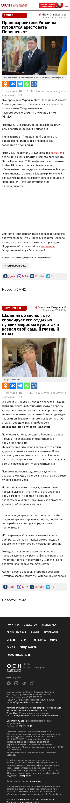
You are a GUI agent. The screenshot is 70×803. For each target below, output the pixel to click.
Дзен (11, 276)
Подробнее (25, 775)
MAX (25, 276)
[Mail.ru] (34, 84)
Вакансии (36, 702)
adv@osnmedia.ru (15, 723)
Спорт (25, 640)
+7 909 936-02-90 (50, 715)
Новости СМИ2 (14, 289)
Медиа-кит (35, 781)
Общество (30, 624)
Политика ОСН (47, 799)
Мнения (11, 640)
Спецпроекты (28, 647)
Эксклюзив (51, 632)
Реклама (12, 195)
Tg (52, 276)
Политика (13, 624)
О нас (53, 640)
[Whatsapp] (27, 84)
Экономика (49, 624)
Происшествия (16, 632)
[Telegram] (20, 84)
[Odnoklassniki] (5, 84)
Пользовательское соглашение (22, 799)
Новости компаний (19, 655)
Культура (40, 640)
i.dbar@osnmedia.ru (22, 715)
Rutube (39, 276)
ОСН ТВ (11, 647)
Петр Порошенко (16, 265)
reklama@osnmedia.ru (41, 721)
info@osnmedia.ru (22, 702)
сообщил (56, 152)
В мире (35, 632)
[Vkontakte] (12, 84)
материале (48, 246)
